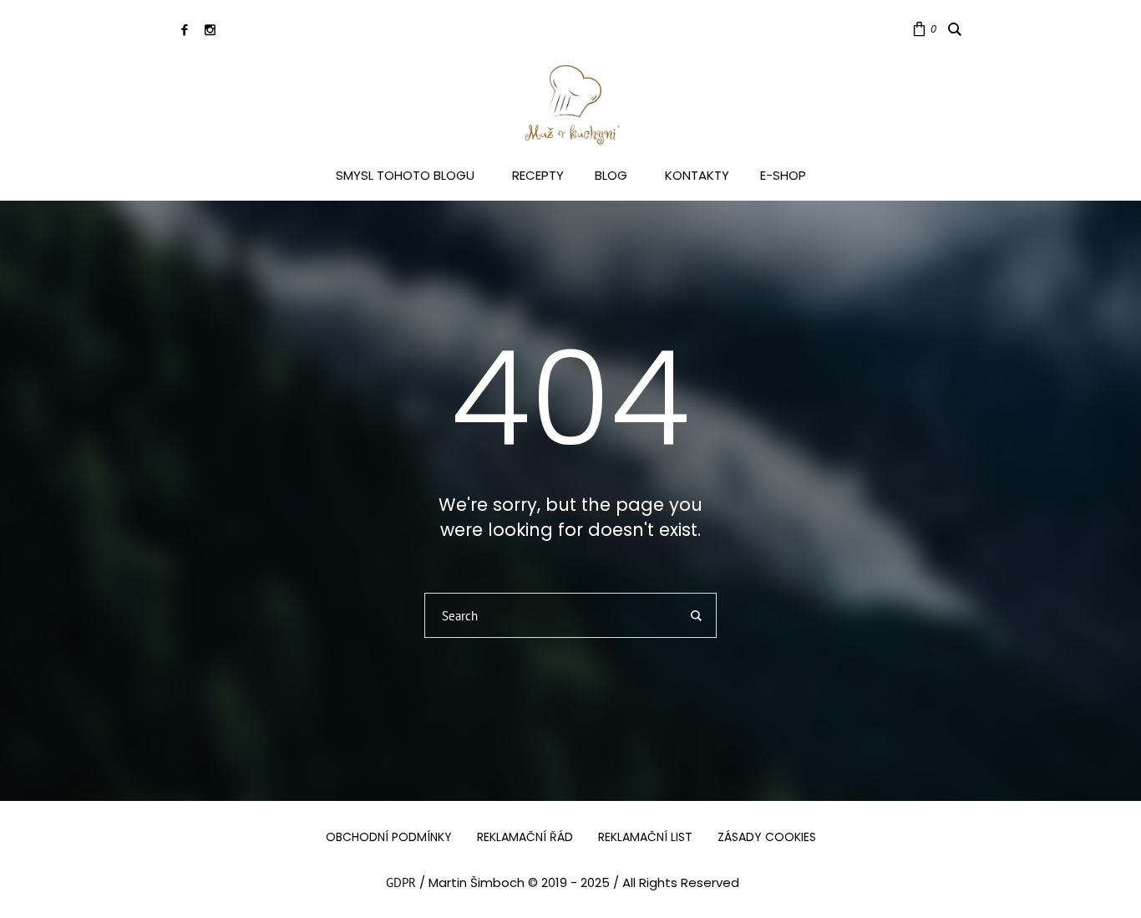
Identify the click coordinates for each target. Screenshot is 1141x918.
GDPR (401, 882)
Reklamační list (645, 837)
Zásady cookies (767, 837)
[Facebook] (184, 29)
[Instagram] (210, 29)
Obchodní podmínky (389, 837)
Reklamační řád (525, 837)
